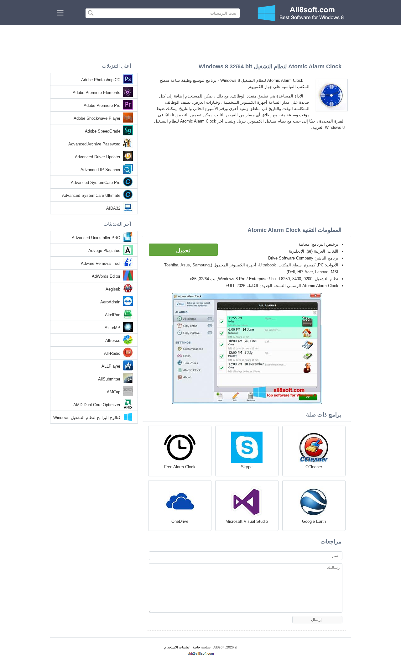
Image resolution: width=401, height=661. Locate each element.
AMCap (113, 392)
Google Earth (314, 521)
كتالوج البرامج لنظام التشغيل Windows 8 (86, 418)
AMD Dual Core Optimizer (96, 404)
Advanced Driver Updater (97, 157)
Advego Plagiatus (104, 250)
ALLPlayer (111, 366)
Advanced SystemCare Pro (95, 182)
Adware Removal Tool (100, 263)
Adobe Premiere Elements (96, 92)
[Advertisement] (200, 42)
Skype (247, 466)
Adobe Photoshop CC (100, 79)
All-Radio (112, 353)
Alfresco (112, 340)
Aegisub (113, 289)
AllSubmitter (109, 379)
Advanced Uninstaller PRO (96, 237)
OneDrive (179, 521)
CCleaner (313, 466)
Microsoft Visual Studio (247, 521)
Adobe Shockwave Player (97, 118)
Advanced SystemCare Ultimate (91, 195)
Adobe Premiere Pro (102, 105)
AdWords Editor (106, 276)
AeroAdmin (110, 302)
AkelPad (112, 314)
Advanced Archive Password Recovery (94, 144)
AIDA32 (113, 208)
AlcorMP (112, 327)
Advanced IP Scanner (100, 169)
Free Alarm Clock (179, 466)
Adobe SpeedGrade (102, 131)
